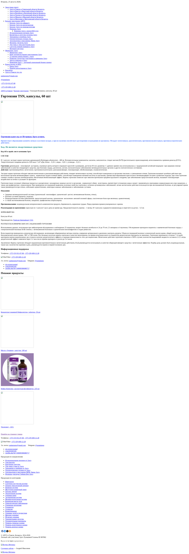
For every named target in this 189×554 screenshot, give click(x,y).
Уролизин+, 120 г (7, 427)
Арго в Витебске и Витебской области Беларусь (28, 13)
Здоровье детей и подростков (16, 513)
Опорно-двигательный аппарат (17, 486)
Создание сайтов (7, 548)
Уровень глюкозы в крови (14, 523)
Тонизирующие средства (14, 519)
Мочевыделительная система (16, 499)
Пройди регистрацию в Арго (20, 68)
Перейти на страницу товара (11, 434)
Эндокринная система (13, 497)
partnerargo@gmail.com (9, 76)
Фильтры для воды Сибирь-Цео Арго (19, 474)
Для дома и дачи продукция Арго (22, 45)
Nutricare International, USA (23, 220)
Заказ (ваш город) (11, 7)
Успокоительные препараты (15, 521)
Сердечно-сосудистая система (16, 484)
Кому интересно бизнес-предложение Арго (26, 54)
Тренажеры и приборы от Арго (17, 468)
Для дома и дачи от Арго (14, 466)
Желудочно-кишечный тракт (16, 489)
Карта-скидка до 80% (13, 64)
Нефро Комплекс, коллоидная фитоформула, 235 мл (20, 389)
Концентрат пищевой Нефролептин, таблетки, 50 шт (20, 312)
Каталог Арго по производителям (22, 27)
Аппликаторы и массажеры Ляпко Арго (24, 41)
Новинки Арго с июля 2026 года (26, 31)
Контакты (9, 70)
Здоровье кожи (10, 495)
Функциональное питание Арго (22, 33)
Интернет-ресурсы (17, 49)
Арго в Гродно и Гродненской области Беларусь (28, 15)
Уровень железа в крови (14, 527)
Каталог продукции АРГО (15, 21)
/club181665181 (11, 266)
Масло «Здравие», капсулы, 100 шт (14, 350)
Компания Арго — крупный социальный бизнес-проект (31, 62)
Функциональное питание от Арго (18, 460)
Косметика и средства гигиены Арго (23, 35)
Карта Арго (14, 66)
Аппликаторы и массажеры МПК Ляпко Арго (22, 472)
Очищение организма (13, 505)
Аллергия (8, 509)
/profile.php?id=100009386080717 (17, 268)
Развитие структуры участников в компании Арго (28, 58)
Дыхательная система (13, 493)
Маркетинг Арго (11, 51)
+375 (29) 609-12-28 (8, 87)
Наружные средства (12, 464)
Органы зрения (11, 491)
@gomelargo (5, 80)
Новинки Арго (15, 29)
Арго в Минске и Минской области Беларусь (26, 17)
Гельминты (9, 507)
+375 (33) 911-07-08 (8, 83)
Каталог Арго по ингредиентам (21, 25)
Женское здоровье (12, 515)
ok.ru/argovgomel (11, 264)
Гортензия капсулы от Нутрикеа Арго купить (23, 136)
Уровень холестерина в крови (16, 525)
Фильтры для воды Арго (19, 43)
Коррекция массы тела (13, 501)
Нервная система (11, 487)
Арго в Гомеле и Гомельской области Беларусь (27, 9)
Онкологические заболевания (16, 503)
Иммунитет (9, 482)
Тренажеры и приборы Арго (20, 37)
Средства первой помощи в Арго (22, 47)
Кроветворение (11, 511)
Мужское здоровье (12, 517)
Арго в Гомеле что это (13, 72)
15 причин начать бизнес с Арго (22, 56)
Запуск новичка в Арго (18, 60)
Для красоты (10, 462)
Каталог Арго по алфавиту (20, 23)
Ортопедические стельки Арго (21, 39)
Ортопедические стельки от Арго (17, 470)
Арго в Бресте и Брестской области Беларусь (26, 11)
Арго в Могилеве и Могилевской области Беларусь (29, 19)
